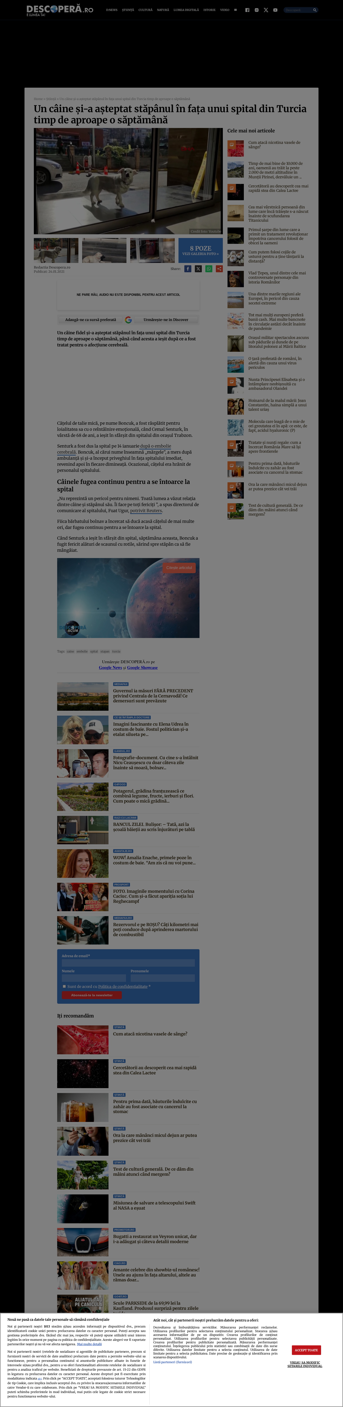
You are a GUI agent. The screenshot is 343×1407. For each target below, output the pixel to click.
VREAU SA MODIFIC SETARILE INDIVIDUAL (304, 1364)
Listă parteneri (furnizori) (172, 1362)
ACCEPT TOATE (306, 1350)
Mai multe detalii (89, 1344)
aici (40, 1378)
